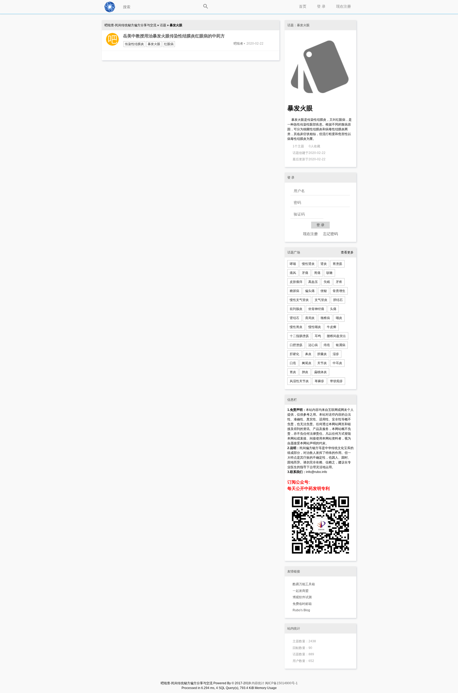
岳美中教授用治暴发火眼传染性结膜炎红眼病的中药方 (174, 36)
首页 (302, 6)
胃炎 (293, 372)
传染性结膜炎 (134, 44)
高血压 (313, 282)
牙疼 (339, 282)
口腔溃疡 (296, 345)
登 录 (321, 6)
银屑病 (340, 345)
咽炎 (339, 318)
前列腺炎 (296, 309)
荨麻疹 (319, 381)
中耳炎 (337, 363)
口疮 (293, 363)
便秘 (323, 291)
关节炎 (322, 363)
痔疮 (327, 345)
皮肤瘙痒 (296, 282)
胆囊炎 (322, 354)
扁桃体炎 (320, 372)
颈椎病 (325, 318)
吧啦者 (238, 43)
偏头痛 (310, 291)
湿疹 (336, 354)
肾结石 (294, 318)
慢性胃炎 (296, 327)
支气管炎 (321, 300)
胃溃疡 (337, 264)
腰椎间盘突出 (336, 336)
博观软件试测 (302, 597)
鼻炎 (308, 354)
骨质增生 (339, 291)
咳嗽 (329, 273)
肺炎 (305, 372)
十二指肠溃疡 (299, 336)
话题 (163, 25)
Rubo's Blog (301, 610)
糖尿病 (294, 291)
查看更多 (347, 252)
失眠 (327, 282)
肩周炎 (310, 318)
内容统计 (258, 683)
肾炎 (323, 264)
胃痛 (317, 273)
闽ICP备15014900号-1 (281, 683)
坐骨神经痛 (316, 309)
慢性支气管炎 (299, 300)
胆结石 (338, 300)
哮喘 (293, 264)
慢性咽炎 (314, 327)
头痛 (333, 309)
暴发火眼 (154, 44)
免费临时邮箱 (302, 604)
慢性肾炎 (308, 264)
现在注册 (343, 6)
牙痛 (305, 273)
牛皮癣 (331, 327)
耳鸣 (318, 336)
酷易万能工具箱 (304, 584)
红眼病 (169, 44)
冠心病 (313, 345)
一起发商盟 (301, 591)
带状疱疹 (336, 381)
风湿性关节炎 (299, 381)
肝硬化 (294, 354)
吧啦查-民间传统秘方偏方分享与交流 (130, 25)
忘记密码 (330, 234)
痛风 (293, 273)
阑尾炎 (306, 363)
